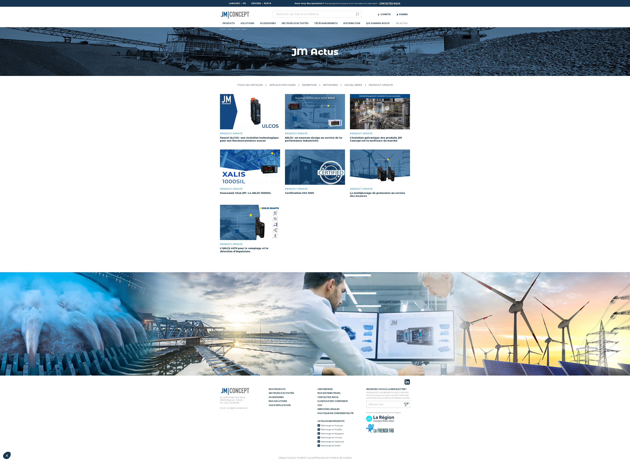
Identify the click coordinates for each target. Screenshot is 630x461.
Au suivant (60, 444)
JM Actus (401, 23)
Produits (229, 23)
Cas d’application (280, 405)
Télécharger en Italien (331, 445)
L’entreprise (325, 389)
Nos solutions (278, 401)
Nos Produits (277, 389)
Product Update (381, 84)
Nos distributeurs (328, 393)
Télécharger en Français (332, 425)
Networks (330, 84)
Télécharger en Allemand (332, 441)
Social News (353, 84)
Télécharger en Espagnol (332, 433)
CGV (319, 405)
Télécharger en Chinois (331, 437)
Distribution (351, 23)
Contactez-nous (327, 397)
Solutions (247, 23)
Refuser (15, 444)
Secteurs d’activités (281, 393)
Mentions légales (328, 409)
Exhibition (309, 84)
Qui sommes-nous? (378, 23)
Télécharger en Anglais (331, 429)
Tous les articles (250, 84)
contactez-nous (389, 3)
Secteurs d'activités (295, 23)
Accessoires (268, 23)
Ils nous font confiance (332, 401)
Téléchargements (325, 23)
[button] (7, 455)
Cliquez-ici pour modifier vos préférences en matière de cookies (315, 457)
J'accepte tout (38, 444)
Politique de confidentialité (335, 413)
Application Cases (282, 84)
